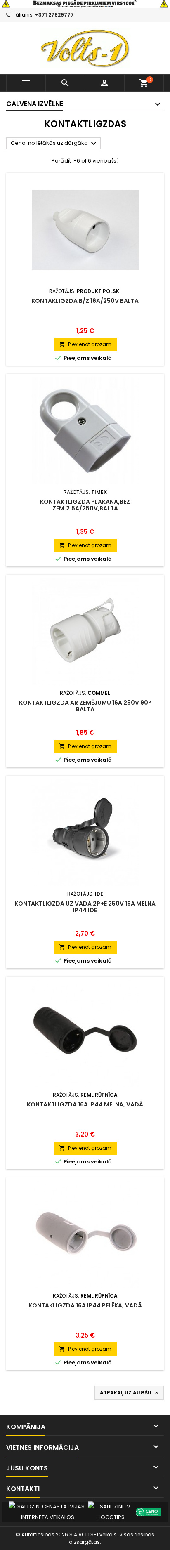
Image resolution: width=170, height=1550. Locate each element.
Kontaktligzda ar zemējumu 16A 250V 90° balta (85, 705)
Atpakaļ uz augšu (130, 1393)
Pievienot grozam (85, 344)
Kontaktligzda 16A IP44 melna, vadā (85, 1104)
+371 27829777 (54, 14)
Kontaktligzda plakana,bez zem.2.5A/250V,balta (85, 505)
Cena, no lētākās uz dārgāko (55, 144)
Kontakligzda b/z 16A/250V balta (85, 301)
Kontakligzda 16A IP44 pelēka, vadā (85, 1305)
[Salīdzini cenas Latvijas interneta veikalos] (48, 1511)
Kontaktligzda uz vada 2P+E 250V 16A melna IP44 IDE (85, 906)
